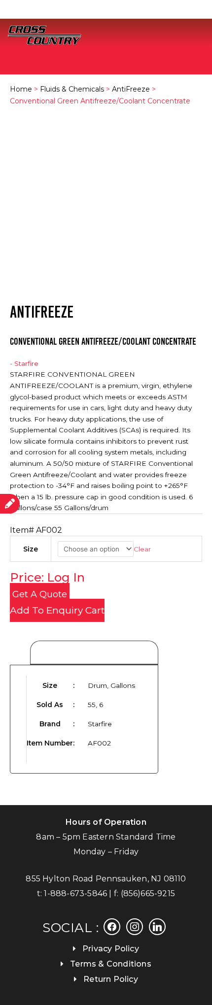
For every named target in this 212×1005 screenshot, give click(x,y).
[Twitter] (134, 926)
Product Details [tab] (94, 653)
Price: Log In (47, 577)
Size (30, 549)
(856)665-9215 (148, 893)
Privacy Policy (110, 948)
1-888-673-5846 (75, 893)
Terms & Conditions (110, 964)
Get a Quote (39, 594)
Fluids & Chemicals (72, 89)
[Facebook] (112, 926)
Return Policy (110, 979)
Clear (142, 549)
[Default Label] (157, 926)
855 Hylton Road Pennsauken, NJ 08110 (106, 878)
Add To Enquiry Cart (57, 610)
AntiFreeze (131, 89)
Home (21, 89)
